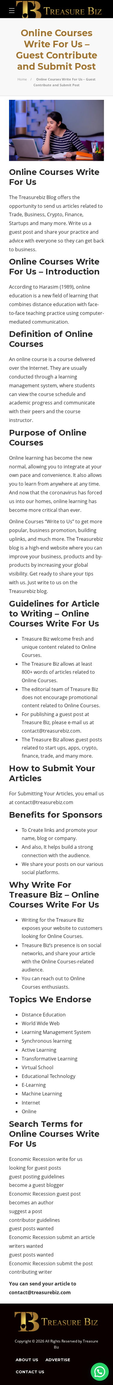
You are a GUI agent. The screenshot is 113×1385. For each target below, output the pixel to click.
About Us (27, 1359)
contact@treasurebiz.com (51, 730)
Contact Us (30, 1371)
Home (22, 79)
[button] (100, 1372)
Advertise (58, 1359)
